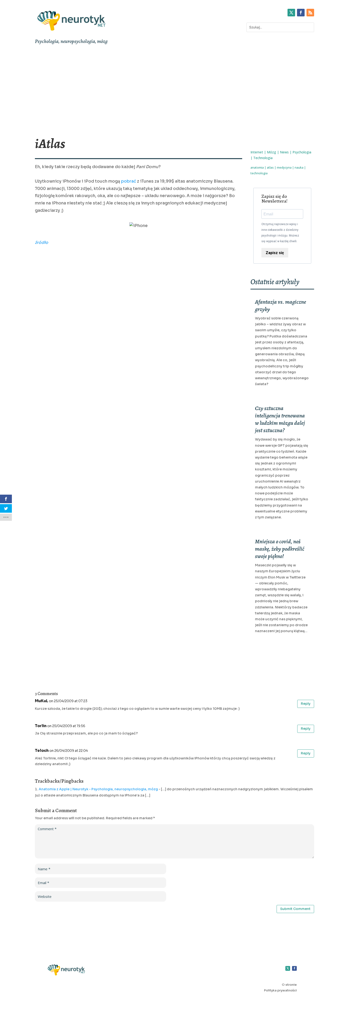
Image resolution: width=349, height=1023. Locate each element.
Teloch (42, 750)
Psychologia (301, 152)
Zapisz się (275, 253)
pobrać (128, 181)
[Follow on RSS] (310, 12)
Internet (256, 152)
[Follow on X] (291, 12)
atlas (270, 167)
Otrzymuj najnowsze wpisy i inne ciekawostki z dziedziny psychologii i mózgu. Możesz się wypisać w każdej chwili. (280, 233)
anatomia (257, 167)
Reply (306, 703)
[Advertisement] (174, 90)
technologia (259, 173)
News (284, 152)
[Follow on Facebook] (301, 12)
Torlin (41, 725)
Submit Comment (295, 909)
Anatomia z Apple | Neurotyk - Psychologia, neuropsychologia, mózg (98, 789)
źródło (41, 242)
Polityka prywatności (280, 990)
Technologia (263, 158)
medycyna (284, 167)
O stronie (289, 985)
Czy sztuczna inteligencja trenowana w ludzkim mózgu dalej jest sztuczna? (280, 419)
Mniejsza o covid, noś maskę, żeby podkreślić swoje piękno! (279, 549)
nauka (299, 167)
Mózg (271, 152)
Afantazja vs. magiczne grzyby (280, 305)
